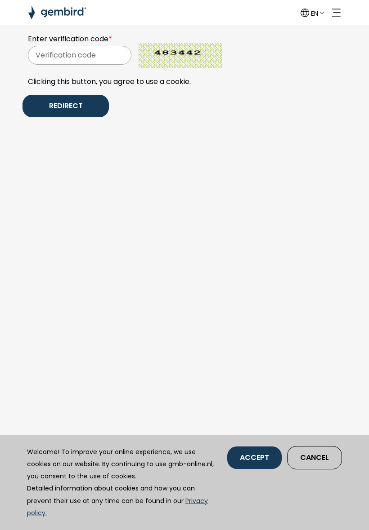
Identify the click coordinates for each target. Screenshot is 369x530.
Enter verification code (70, 39)
